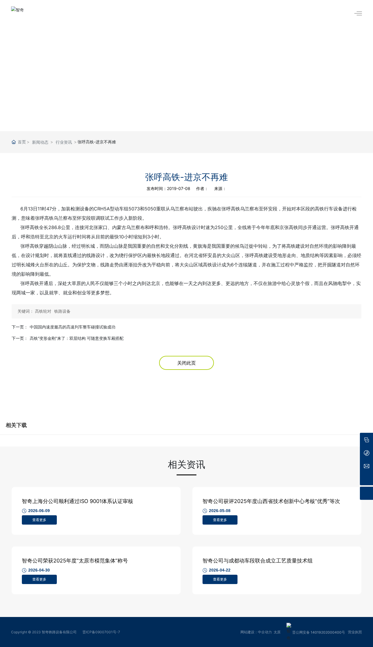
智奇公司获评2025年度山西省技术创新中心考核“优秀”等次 (271, 501)
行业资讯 (64, 142)
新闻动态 (40, 142)
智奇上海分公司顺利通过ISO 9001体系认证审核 (77, 501)
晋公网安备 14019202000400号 (318, 632)
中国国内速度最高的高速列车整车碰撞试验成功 (72, 326)
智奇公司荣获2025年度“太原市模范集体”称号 (75, 561)
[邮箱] (366, 465)
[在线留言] (366, 439)
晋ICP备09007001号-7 (101, 632)
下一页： (20, 326)
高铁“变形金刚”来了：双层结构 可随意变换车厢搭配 (77, 338)
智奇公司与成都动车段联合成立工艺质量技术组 (258, 561)
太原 (277, 632)
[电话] (366, 452)
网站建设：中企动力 (256, 632)
